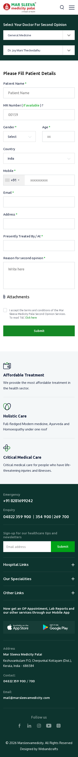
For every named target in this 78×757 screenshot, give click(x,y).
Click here (31, 317)
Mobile (9, 171)
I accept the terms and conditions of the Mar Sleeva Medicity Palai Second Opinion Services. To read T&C (37, 314)
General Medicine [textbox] (19, 35)
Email (8, 192)
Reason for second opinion (24, 258)
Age (46, 127)
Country (9, 149)
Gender (9, 127)
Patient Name (14, 83)
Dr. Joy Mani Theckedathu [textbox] (24, 50)
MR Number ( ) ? (23, 105)
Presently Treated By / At (23, 236)
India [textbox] (11, 158)
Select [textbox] (12, 136)
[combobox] (39, 35)
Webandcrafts (48, 749)
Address (10, 214)
